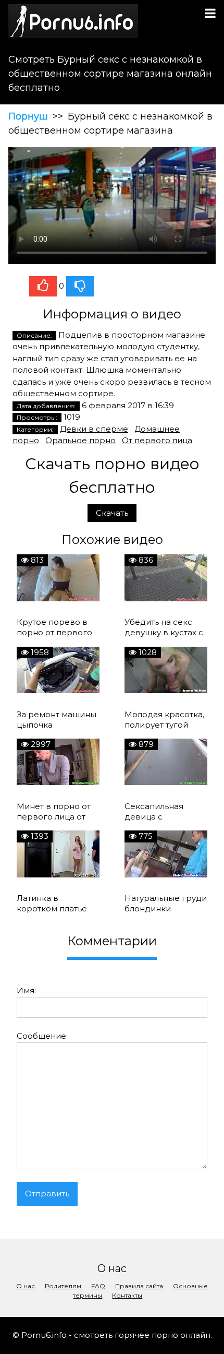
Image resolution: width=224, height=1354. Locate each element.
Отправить (47, 1193)
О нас (25, 1286)
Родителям (63, 1286)
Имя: (26, 990)
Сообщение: (42, 1036)
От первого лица (157, 440)
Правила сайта (139, 1286)
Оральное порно (80, 440)
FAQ (98, 1286)
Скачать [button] (112, 513)
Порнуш (28, 116)
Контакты (127, 1295)
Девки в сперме (94, 429)
